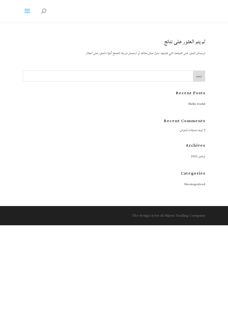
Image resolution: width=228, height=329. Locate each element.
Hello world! (196, 104)
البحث (199, 76)
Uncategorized (194, 184)
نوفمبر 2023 (198, 156)
